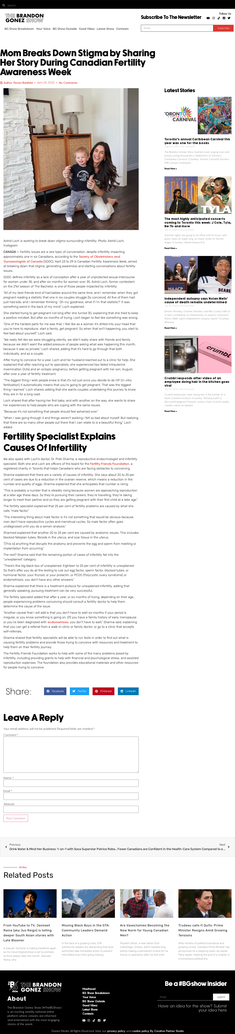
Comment (10, 735)
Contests (122, 28)
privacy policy (116, 1031)
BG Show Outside (65, 28)
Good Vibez (87, 28)
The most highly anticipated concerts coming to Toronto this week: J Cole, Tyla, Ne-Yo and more (197, 222)
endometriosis (57, 622)
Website (8, 804)
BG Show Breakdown (19, 28)
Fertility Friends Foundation (109, 464)
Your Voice (43, 28)
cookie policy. (140, 1031)
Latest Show (105, 28)
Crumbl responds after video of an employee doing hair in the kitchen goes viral (196, 382)
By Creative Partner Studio (167, 1031)
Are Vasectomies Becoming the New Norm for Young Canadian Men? (144, 930)
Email (7, 791)
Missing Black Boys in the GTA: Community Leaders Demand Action (86, 930)
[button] (55, 691)
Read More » (170, 168)
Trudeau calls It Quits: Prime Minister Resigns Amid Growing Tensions (202, 930)
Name (8, 777)
